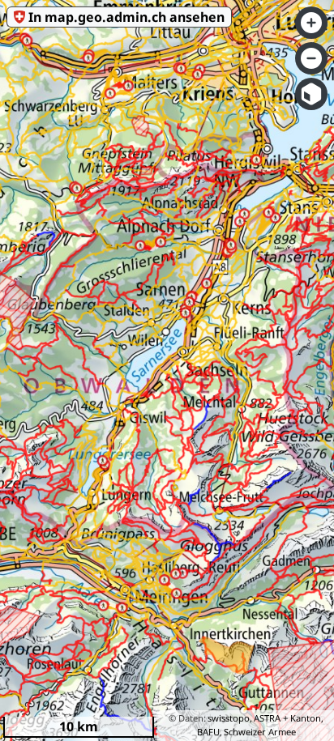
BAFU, (209, 732)
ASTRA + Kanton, (288, 718)
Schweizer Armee (260, 732)
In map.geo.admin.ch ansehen (126, 17)
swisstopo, (230, 718)
